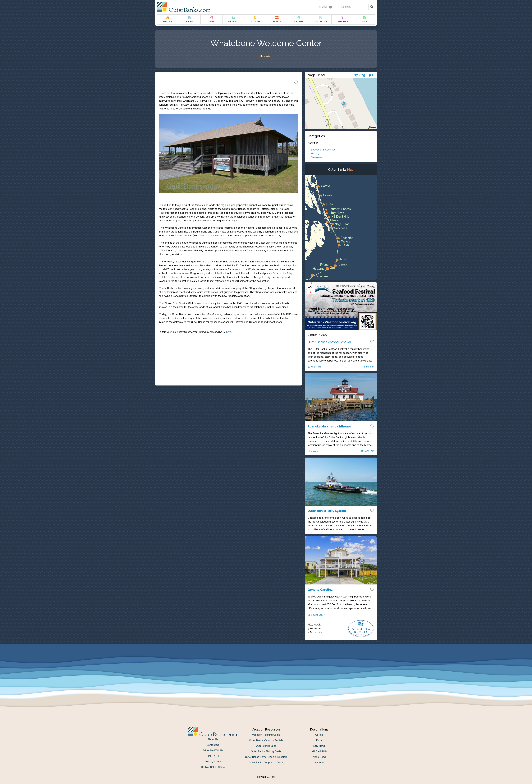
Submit (266, 435)
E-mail (238, 419)
